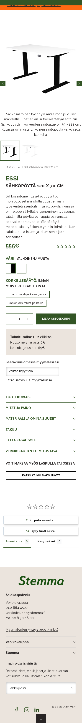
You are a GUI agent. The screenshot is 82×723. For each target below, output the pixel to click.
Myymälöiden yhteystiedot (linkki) (32, 629)
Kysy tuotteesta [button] (43, 531)
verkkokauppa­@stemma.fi (25, 613)
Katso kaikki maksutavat (41, 475)
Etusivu (10, 167)
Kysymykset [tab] (46, 541)
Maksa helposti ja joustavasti (41, 5)
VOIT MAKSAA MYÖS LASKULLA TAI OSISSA (40, 463)
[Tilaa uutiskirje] (72, 688)
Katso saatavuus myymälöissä (29, 380)
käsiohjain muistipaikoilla (26, 303)
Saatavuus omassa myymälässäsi (32, 362)
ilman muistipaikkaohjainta (27, 294)
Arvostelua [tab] (14, 541)
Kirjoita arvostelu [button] (43, 520)
